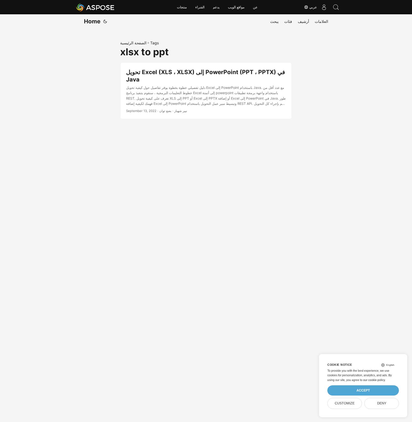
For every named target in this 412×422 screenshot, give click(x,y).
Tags (154, 43)
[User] (324, 7)
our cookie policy (374, 380)
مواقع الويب (236, 7)
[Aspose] (95, 7)
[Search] (336, 7)
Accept (363, 390)
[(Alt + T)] (105, 21)
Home (92, 21)
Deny (381, 403)
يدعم (216, 7)
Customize (345, 403)
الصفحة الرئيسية (133, 43)
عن (255, 7)
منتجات (182, 7)
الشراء (200, 7)
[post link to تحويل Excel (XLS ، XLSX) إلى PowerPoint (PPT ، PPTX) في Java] (206, 91)
